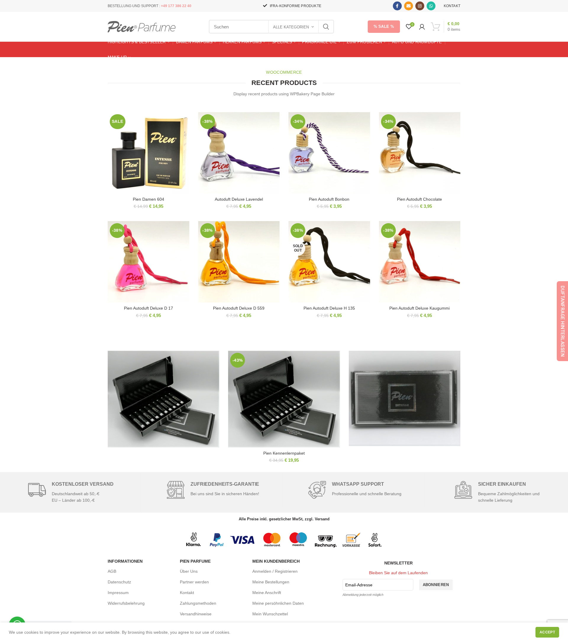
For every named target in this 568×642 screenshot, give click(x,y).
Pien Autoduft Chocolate (419, 199)
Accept (547, 632)
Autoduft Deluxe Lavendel (239, 199)
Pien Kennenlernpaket (284, 453)
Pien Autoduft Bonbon (329, 199)
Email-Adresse (358, 585)
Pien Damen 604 (148, 199)
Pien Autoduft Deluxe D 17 (148, 308)
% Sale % (384, 26)
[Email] (408, 5)
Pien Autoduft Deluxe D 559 (238, 308)
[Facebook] (397, 5)
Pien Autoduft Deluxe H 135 (329, 308)
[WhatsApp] (431, 5)
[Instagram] (419, 5)
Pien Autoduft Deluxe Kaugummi (419, 308)
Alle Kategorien (291, 27)
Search (326, 26)
